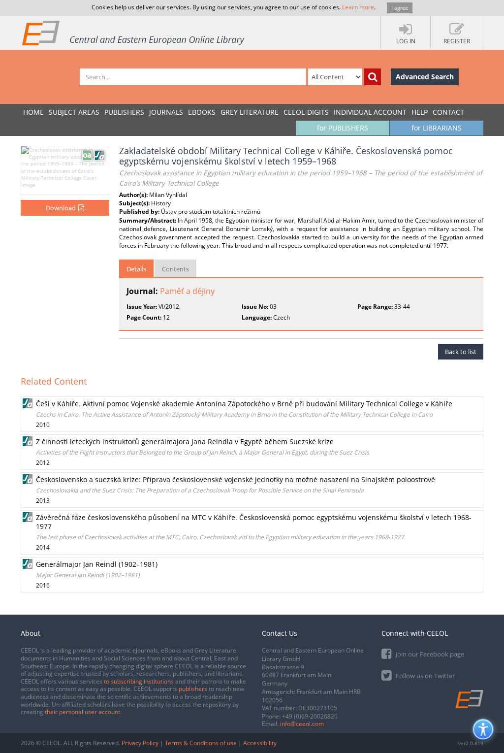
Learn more (358, 7)
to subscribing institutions (139, 681)
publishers (193, 689)
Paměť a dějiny (187, 291)
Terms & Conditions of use (201, 743)
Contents (175, 268)
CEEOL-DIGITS (306, 112)
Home (33, 112)
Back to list (460, 351)
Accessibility (260, 743)
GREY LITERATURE (249, 112)
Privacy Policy (140, 743)
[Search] (372, 76)
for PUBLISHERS (342, 127)
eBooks (202, 112)
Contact (448, 112)
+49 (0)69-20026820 (310, 716)
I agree (399, 7)
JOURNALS (166, 112)
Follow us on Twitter (424, 675)
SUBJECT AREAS (74, 112)
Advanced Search (425, 76)
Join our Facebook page (429, 654)
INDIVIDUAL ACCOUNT (370, 112)
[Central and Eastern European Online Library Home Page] (134, 32)
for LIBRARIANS (436, 127)
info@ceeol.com (302, 724)
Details (136, 268)
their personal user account (82, 712)
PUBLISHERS (124, 112)
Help (419, 112)
